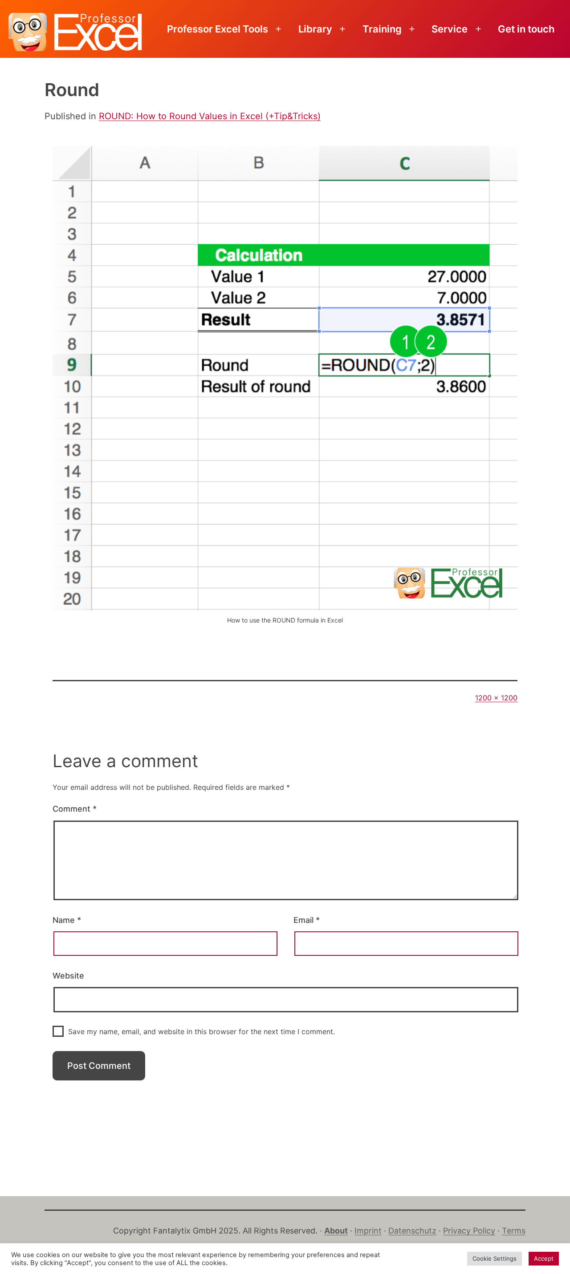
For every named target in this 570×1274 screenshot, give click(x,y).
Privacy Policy (469, 1230)
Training (382, 29)
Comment (75, 808)
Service (450, 29)
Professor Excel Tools (217, 29)
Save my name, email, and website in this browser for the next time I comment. (201, 1031)
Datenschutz (412, 1230)
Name (67, 920)
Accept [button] (544, 1258)
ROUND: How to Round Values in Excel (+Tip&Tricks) (210, 116)
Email (306, 920)
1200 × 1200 (496, 697)
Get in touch (526, 29)
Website (68, 975)
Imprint (368, 1230)
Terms (513, 1230)
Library (315, 29)
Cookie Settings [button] (494, 1258)
